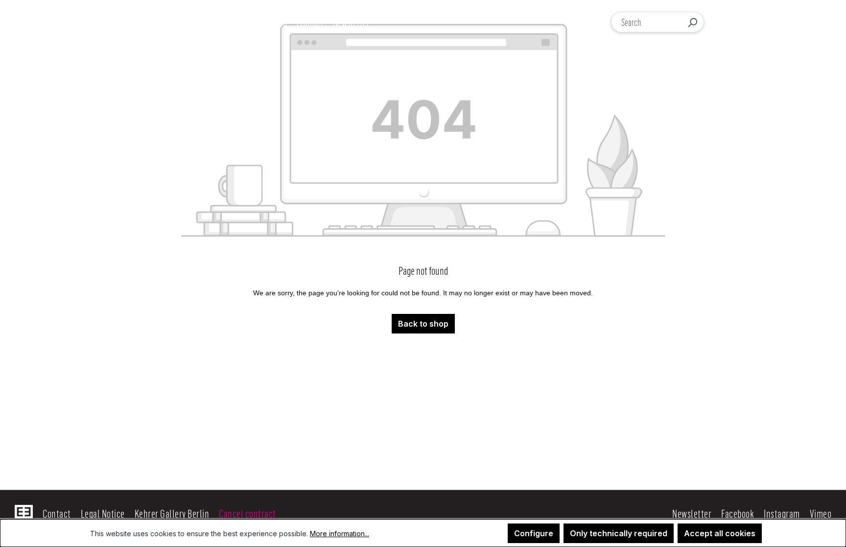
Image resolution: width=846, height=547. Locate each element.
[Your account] (744, 22)
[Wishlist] (764, 22)
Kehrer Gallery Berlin (172, 513)
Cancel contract (247, 513)
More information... (339, 533)
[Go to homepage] (67, 22)
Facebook (737, 513)
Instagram (782, 513)
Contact (57, 513)
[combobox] (646, 22)
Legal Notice (103, 513)
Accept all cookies (719, 533)
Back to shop (423, 324)
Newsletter (691, 513)
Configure (533, 533)
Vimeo (821, 513)
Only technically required (618, 533)
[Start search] (692, 22)
